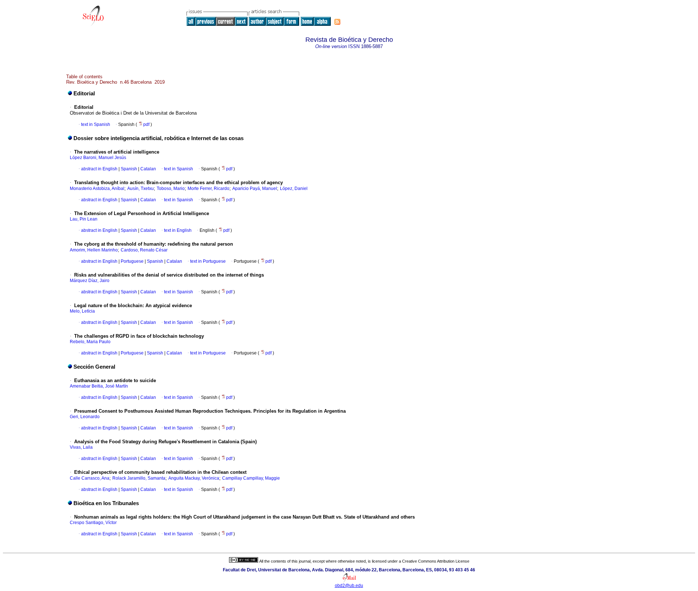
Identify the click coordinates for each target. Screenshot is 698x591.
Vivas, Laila (81, 447)
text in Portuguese (208, 261)
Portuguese (132, 261)
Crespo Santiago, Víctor (93, 522)
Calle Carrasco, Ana (89, 478)
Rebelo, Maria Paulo (90, 341)
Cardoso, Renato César (144, 250)
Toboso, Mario (171, 188)
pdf (147, 124)
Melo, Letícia (82, 311)
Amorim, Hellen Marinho (94, 250)
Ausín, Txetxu (140, 188)
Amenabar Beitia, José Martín (99, 386)
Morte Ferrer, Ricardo (208, 188)
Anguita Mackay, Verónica (193, 478)
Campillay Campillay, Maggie (251, 478)
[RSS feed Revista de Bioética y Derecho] (337, 22)
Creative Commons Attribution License (435, 561)
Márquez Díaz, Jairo (89, 280)
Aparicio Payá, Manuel (254, 188)
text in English (178, 230)
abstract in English (99, 168)
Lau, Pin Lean (83, 219)
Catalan (147, 168)
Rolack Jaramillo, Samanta (138, 478)
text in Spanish (95, 124)
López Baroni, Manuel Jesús (98, 157)
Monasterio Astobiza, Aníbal (97, 188)
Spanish (128, 168)
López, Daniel (294, 188)
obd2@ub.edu (349, 585)
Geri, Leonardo (85, 416)
